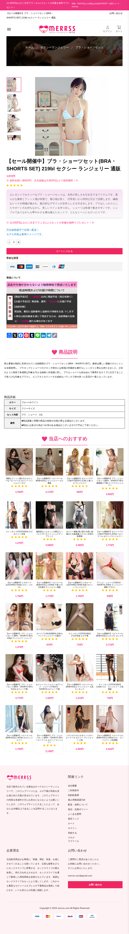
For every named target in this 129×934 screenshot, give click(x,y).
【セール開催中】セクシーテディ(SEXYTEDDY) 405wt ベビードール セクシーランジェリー (110, 534)
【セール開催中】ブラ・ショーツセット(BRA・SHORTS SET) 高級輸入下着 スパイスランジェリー (109, 481)
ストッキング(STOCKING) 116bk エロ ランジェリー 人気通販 (109, 686)
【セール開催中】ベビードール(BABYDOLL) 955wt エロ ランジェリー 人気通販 (109, 737)
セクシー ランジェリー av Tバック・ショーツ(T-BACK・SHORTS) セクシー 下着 (49, 686)
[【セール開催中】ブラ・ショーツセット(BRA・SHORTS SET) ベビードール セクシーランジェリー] (49, 719)
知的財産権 (73, 795)
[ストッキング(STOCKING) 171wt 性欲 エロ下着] (79, 617)
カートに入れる (64, 251)
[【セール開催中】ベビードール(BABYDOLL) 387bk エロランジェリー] (19, 719)
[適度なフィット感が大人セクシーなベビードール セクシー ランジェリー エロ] (19, 461)
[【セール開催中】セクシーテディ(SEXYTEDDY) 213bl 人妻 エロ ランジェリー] (79, 461)
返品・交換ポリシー (78, 809)
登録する (72, 833)
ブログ (71, 837)
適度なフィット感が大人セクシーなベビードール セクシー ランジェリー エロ (19, 480)
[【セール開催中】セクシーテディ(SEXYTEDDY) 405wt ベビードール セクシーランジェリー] (109, 515)
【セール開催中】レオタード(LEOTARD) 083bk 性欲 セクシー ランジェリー (80, 585)
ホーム (29, 47)
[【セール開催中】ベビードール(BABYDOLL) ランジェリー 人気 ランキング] (79, 668)
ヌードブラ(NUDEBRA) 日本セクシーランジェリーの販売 (49, 634)
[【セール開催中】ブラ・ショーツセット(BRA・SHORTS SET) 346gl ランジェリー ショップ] (19, 617)
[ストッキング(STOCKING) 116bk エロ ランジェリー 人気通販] (109, 668)
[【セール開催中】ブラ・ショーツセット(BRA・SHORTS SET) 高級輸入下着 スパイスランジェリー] (109, 461)
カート (71, 823)
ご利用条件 (73, 790)
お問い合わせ (116, 13)
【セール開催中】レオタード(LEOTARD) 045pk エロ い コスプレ (19, 585)
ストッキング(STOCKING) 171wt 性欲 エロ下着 (79, 634)
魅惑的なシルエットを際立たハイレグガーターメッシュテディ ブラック (49, 534)
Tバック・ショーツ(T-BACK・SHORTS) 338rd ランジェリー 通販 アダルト (110, 585)
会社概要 (72, 786)
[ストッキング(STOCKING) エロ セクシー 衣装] (19, 515)
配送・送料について (78, 804)
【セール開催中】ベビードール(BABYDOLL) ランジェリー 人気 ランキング (79, 686)
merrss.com (64, 908)
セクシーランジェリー (54, 47)
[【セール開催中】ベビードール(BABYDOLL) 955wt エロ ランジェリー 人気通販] (109, 719)
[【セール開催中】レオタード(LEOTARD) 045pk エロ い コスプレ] (19, 566)
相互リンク (73, 819)
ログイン (72, 828)
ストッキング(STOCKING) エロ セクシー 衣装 (19, 533)
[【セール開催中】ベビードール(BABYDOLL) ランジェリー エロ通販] (49, 461)
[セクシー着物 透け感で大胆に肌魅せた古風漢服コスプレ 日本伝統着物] (79, 515)
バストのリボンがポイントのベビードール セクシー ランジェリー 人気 (79, 737)
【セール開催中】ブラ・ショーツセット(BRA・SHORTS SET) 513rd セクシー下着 (19, 686)
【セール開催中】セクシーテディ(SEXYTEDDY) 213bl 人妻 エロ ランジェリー (79, 480)
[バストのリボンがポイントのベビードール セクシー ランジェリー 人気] (79, 719)
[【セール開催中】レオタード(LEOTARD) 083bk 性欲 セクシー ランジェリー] (79, 566)
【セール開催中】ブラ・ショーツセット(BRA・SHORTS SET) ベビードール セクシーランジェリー (49, 738)
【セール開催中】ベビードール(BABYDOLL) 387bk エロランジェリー (19, 737)
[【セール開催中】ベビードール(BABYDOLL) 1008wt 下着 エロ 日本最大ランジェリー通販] (49, 566)
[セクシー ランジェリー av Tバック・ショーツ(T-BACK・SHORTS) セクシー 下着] (49, 668)
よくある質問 (74, 814)
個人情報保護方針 (77, 800)
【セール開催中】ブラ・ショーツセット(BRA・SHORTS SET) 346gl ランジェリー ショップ (19, 635)
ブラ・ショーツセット (89, 47)
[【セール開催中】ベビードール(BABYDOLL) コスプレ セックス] (109, 617)
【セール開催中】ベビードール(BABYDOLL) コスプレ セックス (109, 634)
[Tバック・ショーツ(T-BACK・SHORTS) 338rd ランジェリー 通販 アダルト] (109, 566)
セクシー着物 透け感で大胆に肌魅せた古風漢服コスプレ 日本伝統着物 (79, 534)
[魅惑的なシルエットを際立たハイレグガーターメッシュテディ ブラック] (49, 515)
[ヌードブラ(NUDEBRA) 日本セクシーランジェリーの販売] (49, 617)
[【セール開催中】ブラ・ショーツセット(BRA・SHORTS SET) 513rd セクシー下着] (19, 668)
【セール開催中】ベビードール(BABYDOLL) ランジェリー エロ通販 (49, 480)
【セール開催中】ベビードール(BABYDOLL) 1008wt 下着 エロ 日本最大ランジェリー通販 (49, 585)
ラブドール (73, 841)
